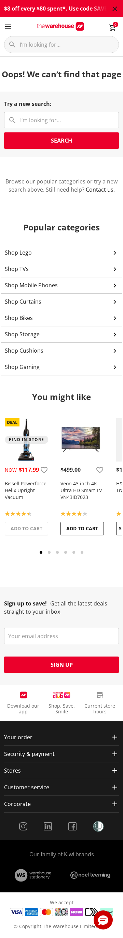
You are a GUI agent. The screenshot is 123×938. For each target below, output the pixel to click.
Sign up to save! (25, 603)
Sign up (62, 664)
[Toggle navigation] (8, 26)
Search (61, 140)
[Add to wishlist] (44, 469)
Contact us (99, 189)
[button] (103, 919)
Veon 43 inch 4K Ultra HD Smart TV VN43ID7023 (81, 490)
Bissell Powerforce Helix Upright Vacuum (25, 490)
